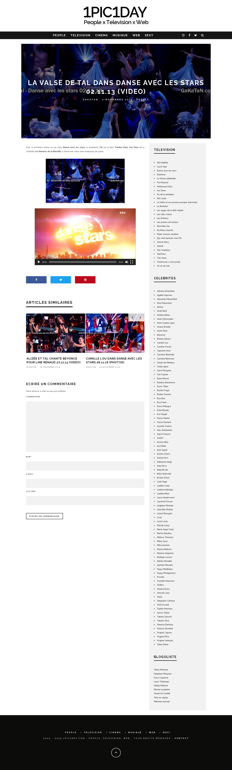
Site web (31, 491)
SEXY (149, 35)
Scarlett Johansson (165, 580)
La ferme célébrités (166, 178)
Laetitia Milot (163, 493)
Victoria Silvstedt (165, 628)
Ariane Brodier (164, 326)
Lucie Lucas (162, 521)
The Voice (162, 257)
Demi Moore (163, 378)
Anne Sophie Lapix (166, 322)
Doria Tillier (162, 386)
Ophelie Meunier (165, 565)
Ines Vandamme (164, 430)
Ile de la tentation (165, 194)
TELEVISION (80, 35)
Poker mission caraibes (167, 234)
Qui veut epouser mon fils (169, 238)
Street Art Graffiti (162, 693)
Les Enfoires (163, 218)
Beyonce (161, 334)
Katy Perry (162, 465)
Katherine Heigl (164, 461)
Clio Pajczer (162, 374)
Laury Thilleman (161, 681)
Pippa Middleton (165, 569)
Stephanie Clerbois (166, 600)
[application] (85, 236)
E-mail (29, 474)
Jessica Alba (162, 442)
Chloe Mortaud (161, 669)
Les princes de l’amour (167, 222)
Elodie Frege (163, 390)
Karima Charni (163, 453)
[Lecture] (38, 262)
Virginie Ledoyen (165, 640)
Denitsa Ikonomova (166, 382)
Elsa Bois (161, 398)
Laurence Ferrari (165, 501)
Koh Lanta (161, 198)
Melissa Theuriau (165, 537)
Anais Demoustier (165, 318)
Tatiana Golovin (164, 616)
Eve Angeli (162, 414)
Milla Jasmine (163, 545)
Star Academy (163, 250)
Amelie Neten (163, 315)
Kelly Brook (162, 469)
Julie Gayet (162, 449)
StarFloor (161, 254)
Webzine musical (162, 701)
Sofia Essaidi (163, 604)
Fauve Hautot (163, 418)
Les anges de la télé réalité (170, 210)
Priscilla (160, 576)
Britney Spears (164, 338)
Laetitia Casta (163, 485)
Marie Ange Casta (165, 529)
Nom (29, 457)
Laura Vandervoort (166, 497)
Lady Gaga (162, 481)
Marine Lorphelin (162, 689)
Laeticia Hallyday (165, 489)
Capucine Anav (164, 350)
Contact (182, 738)
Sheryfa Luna (163, 592)
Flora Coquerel (161, 677)
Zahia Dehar (163, 644)
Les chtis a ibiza (164, 214)
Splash (160, 245)
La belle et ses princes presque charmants (177, 202)
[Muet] (126, 262)
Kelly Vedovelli (164, 473)
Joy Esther (161, 446)
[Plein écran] (131, 262)
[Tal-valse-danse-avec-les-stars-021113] (85, 181)
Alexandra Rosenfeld (167, 299)
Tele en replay (161, 697)
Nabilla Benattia (164, 561)
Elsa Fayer (162, 402)
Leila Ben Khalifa (165, 509)
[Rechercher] (202, 35)
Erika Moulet (163, 410)
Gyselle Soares (164, 426)
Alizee (160, 306)
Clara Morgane (164, 370)
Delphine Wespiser (163, 673)
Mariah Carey (163, 525)
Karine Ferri (162, 457)
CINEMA (101, 35)
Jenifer (160, 437)
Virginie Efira (163, 636)
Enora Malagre (164, 406)
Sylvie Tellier (163, 612)
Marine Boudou (164, 533)
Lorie (159, 517)
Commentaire (33, 397)
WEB (136, 35)
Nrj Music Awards (165, 230)
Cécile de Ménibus (166, 362)
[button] (85, 236)
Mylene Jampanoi (165, 553)
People (143, 99)
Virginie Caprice (164, 632)
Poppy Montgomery (166, 573)
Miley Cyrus (162, 541)
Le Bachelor (162, 206)
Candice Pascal (164, 346)
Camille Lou (162, 342)
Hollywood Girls (164, 186)
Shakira (160, 584)
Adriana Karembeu (166, 291)
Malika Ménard (161, 685)
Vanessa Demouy (165, 624)
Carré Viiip (162, 166)
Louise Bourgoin (164, 513)
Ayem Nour (162, 330)
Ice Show (161, 190)
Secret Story (163, 242)
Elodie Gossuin (164, 394)
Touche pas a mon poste (168, 261)
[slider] (82, 262)
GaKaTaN (90, 99)
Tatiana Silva (163, 620)
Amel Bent (162, 310)
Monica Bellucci (164, 549)
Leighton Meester (165, 505)
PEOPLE (59, 35)
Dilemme (161, 174)
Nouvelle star (163, 226)
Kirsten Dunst (163, 477)
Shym (159, 596)
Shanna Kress (163, 588)
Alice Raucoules (164, 303)
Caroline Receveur (165, 358)
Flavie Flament (164, 422)
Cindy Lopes (162, 366)
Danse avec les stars (166, 170)
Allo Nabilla (162, 162)
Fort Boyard (162, 182)
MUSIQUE (120, 35)
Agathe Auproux (164, 295)
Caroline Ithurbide (165, 354)
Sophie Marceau (164, 608)
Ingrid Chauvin (163, 434)
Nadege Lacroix (164, 557)
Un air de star (163, 265)
